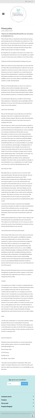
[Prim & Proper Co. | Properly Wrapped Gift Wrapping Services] (21, 14)
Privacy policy (9, 30)
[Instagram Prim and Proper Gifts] (19, 388)
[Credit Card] (32, 415)
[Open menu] (3, 13)
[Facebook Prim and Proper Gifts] (16, 388)
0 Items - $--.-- (30, 1)
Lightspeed (27, 413)
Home (2, 30)
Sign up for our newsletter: (17, 380)
